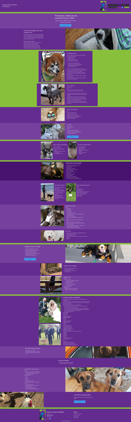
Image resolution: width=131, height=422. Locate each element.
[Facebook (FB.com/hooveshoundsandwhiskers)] (122, 7)
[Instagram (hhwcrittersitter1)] (120, 7)
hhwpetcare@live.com (50, 415)
